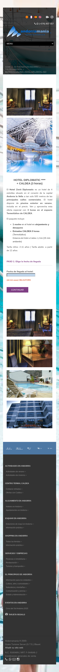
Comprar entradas (13, 489)
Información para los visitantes (18, 580)
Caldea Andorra (13, 69)
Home (8, 67)
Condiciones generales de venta (20, 656)
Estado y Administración (16, 595)
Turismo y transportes (15, 566)
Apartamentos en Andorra (16, 510)
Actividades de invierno (16, 475)
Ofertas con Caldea (14, 493)
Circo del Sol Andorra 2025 (17, 608)
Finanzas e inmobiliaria (16, 559)
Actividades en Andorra (26, 67)
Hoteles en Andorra (14, 507)
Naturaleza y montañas (15, 587)
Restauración (11, 563)
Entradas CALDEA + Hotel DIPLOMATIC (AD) (25, 72)
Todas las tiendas (13, 542)
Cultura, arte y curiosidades (17, 584)
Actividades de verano (15, 472)
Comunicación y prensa (16, 591)
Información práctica (14, 528)
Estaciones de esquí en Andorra (19, 524)
